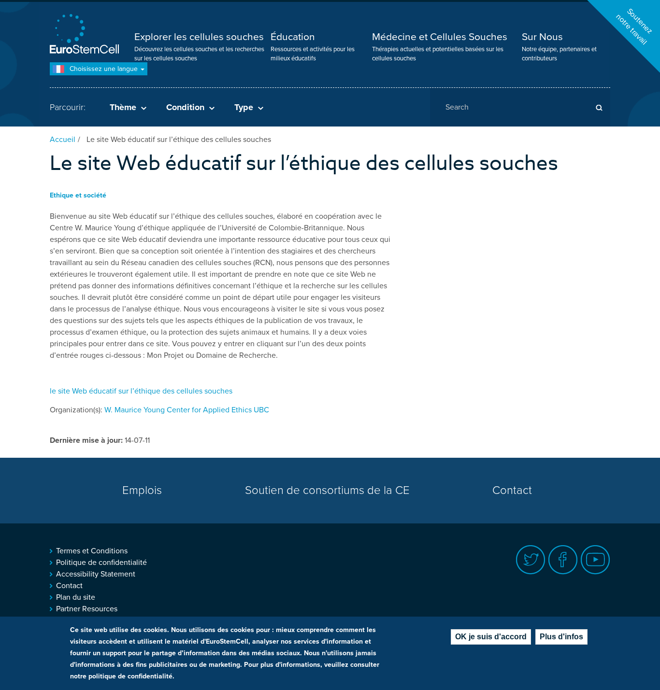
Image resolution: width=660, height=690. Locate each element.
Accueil (62, 139)
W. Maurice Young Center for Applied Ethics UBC (186, 410)
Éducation (293, 37)
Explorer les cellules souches (199, 37)
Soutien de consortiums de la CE (327, 490)
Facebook (563, 560)
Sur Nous (542, 37)
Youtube (595, 560)
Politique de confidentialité (101, 562)
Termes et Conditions (92, 551)
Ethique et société (78, 195)
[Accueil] (86, 35)
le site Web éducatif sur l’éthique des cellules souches (141, 391)
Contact (512, 490)
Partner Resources (86, 609)
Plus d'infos (561, 637)
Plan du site (75, 597)
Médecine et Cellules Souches (439, 37)
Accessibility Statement (95, 574)
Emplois (142, 490)
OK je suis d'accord (491, 637)
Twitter (530, 560)
